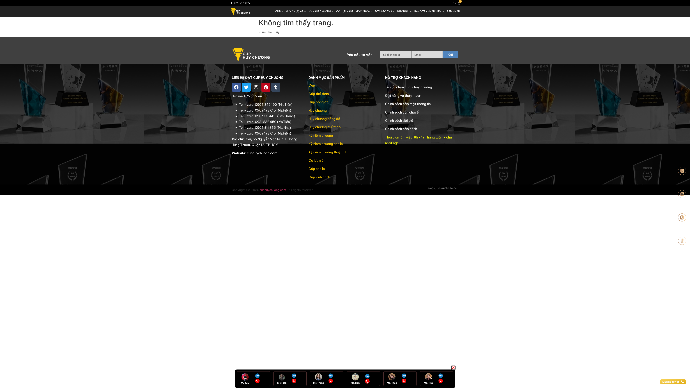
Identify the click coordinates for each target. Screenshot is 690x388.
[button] (453, 367)
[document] (345, 194)
